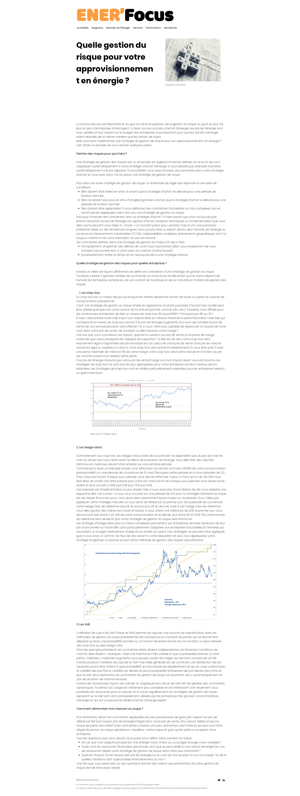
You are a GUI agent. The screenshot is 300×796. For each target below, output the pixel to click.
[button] (97, 27)
